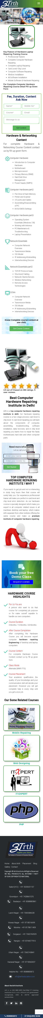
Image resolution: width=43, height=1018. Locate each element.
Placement (26, 863)
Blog (35, 863)
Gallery (7, 867)
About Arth (16, 863)
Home (7, 863)
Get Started (11, 467)
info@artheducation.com (25, 976)
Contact (14, 867)
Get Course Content (21, 329)
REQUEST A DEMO (21, 582)
